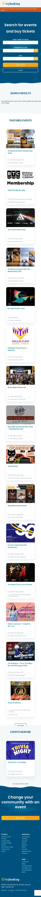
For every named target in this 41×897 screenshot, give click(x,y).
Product (3, 839)
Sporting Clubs (26, 851)
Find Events (20, 65)
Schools (24, 849)
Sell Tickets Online (7, 847)
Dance (24, 843)
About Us (4, 890)
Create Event (20, 818)
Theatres (25, 853)
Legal (11, 890)
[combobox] (20, 50)
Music (24, 847)
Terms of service (21, 890)
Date (20, 56)
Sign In (3, 851)
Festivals (24, 845)
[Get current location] (36, 50)
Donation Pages (6, 843)
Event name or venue (21, 39)
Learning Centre (27, 866)
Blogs (23, 864)
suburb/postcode (20, 47)
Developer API (26, 868)
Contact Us (25, 861)
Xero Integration (27, 870)
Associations (26, 836)
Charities (24, 839)
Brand (24, 872)
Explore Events (6, 836)
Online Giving (5, 841)
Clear (20, 70)
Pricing (3, 845)
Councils (24, 841)
